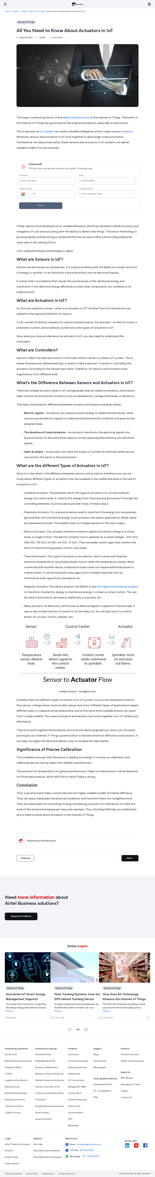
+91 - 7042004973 (90, 1156)
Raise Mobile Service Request (48, 1157)
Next (129, 858)
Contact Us (126, 1098)
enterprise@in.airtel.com (89, 1145)
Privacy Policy (32, 1174)
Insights (15, 11)
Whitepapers (99, 1068)
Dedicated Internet (77, 1068)
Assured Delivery (43, 1055)
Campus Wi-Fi (75, 1093)
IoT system (47, 132)
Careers (124, 1091)
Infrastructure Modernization (49, 1093)
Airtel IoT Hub (11, 1157)
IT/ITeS (8, 1074)
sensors (128, 132)
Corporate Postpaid (78, 1061)
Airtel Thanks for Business (17, 1144)
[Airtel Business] (77, 4)
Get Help (38, 1144)
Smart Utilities (42, 1113)
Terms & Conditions (13, 1174)
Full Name (23, 175)
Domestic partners (130, 1055)
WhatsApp (73, 1126)
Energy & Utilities (13, 1068)
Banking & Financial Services (18, 1061)
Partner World (12, 1164)
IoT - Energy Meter (102, 1091)
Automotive (11, 1055)
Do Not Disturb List (66, 1174)
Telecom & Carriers (14, 1106)
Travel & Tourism (13, 1113)
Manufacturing (12, 1087)
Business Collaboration (46, 1068)
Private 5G (40, 1100)
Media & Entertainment (16, 1093)
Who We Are (127, 1078)
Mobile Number (25, 189)
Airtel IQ (9, 1151)
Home (7, 11)
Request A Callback (21, 916)
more (9, 1011)
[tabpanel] (29, 985)
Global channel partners (132, 1061)
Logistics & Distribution (16, 1080)
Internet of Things (37, 11)
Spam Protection (43, 1119)
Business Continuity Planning (49, 1074)
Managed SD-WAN (77, 1087)
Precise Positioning (77, 1100)
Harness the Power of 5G (47, 1087)
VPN (70, 1119)
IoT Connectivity (76, 1080)
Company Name (86, 189)
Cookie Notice (48, 1174)
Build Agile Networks (45, 1061)
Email (81, 175)
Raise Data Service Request (47, 1151)
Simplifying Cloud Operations (49, 1106)
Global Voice (74, 1074)
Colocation (73, 1055)
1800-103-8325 (87, 1150)
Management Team (130, 1085)
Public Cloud (74, 1106)
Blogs (23, 11)
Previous (25, 858)
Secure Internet (75, 1113)
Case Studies (99, 1061)
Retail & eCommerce (15, 1100)
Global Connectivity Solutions (49, 1080)
